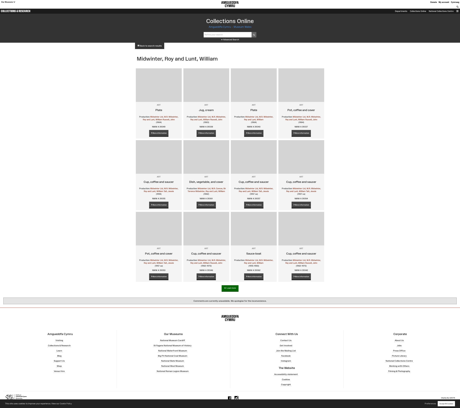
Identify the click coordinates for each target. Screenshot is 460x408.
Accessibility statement (286, 374)
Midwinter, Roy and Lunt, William (210, 191)
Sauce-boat (253, 253)
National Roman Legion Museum (173, 371)
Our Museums (7, 2)
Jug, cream (206, 110)
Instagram (286, 361)
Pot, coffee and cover (301, 110)
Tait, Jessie (169, 191)
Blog (59, 356)
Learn (59, 350)
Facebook (286, 356)
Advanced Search (231, 39)
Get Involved (286, 345)
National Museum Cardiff (172, 340)
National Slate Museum (172, 361)
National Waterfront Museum (172, 350)
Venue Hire (59, 371)
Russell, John (169, 119)
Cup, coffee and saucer (159, 181)
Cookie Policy (66, 403)
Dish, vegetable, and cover (206, 181)
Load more (231, 288)
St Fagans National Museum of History (173, 345)
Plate (158, 110)
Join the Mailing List (286, 350)
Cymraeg (455, 2)
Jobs (399, 345)
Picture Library (399, 356)
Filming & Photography (399, 371)
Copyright (286, 384)
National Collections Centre (441, 11)
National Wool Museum (172, 366)
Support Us (59, 361)
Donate (433, 2)
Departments (401, 11)
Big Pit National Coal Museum (172, 356)
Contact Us (285, 340)
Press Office (399, 350)
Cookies (286, 379)
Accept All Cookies (446, 404)
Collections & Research (15, 11)
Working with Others (399, 366)
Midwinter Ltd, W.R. (159, 117)
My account (444, 2)
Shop (59, 366)
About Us (399, 340)
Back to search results (150, 46)
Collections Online (418, 11)
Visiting (59, 340)
